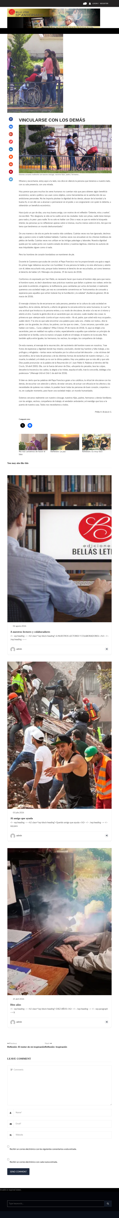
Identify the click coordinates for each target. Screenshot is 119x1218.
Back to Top (99, 1214)
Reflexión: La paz (58, 452)
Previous (26, 1045)
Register (104, 3)
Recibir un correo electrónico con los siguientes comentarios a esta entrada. (43, 1149)
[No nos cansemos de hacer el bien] (33, 442)
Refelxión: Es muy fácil (92, 452)
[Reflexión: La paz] (65, 442)
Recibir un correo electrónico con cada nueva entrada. (33, 1162)
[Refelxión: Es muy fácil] (96, 442)
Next (56, 1045)
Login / (95, 3)
